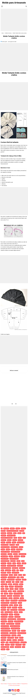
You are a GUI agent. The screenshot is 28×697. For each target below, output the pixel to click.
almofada (22, 530)
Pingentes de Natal (8, 612)
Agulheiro (12, 528)
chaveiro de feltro (4, 558)
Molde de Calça (14, 600)
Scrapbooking (10, 637)
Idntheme (14, 694)
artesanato (3, 535)
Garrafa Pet (15, 584)
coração (9, 563)
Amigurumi (10, 533)
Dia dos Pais (22, 568)
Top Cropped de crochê (14, 642)
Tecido (2, 642)
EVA (24, 574)
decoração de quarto (12, 565)
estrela (20, 574)
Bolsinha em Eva (14, 547)
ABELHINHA (6, 528)
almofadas (3, 533)
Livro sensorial (20, 591)
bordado (13, 549)
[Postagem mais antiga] (15, 404)
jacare (7, 588)
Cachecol (10, 554)
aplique (19, 533)
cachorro (15, 554)
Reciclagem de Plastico (5, 630)
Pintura (20, 612)
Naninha (15, 605)
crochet (18, 563)
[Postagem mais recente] (12, 404)
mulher (11, 605)
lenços (10, 591)
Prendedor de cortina (19, 621)
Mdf (22, 595)
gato (2, 586)
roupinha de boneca (21, 633)
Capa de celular (4, 556)
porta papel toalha (21, 619)
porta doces (3, 619)
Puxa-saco (18, 623)
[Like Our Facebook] (9, 690)
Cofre (23, 561)
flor (13, 581)
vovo (23, 647)
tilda (7, 642)
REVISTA (23, 630)
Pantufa (9, 607)
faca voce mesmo (11, 577)
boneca (2, 549)
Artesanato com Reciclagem (6, 537)
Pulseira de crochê (10, 623)
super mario (20, 640)
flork (22, 581)
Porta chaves (17, 616)
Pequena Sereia (14, 609)
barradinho (20, 540)
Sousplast (3, 640)
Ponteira (11, 614)
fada (18, 577)
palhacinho (3, 607)
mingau (21, 598)
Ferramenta (3, 579)
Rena (19, 630)
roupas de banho (4, 633)
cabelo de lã (3, 554)
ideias (2, 588)
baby (24, 537)
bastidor (3, 542)
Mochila (7, 600)
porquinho (11, 616)
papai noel (15, 607)
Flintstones (8, 581)
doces (21, 570)
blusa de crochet (21, 542)
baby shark (3, 540)
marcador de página (18, 593)
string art (14, 640)
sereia (16, 637)
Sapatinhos (3, 637)
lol (1, 593)
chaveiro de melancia (14, 558)
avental (19, 537)
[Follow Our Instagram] (12, 690)
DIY (17, 570)
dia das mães (15, 568)
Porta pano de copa (12, 619)
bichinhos (8, 542)
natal (20, 605)
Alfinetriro (3, 530)
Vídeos (12, 647)
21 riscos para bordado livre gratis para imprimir (16, 655)
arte (23, 533)
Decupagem (20, 565)
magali (11, 593)
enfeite (9, 572)
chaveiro (22, 556)
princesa (3, 623)
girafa (6, 586)
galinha (10, 584)
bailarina (9, 540)
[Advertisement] (14, 20)
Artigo (15, 537)
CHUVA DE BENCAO (5, 561)
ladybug (21, 588)
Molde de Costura (22, 600)
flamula (2, 581)
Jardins (11, 588)
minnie (2, 600)
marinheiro (3, 595)
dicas (2, 570)
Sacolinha (14, 635)
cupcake (24, 563)
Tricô (2, 644)
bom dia (21, 547)
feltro (22, 577)
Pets (2, 612)
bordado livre (19, 549)
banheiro (14, 540)
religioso (14, 630)
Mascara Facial (16, 595)
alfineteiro (23, 528)
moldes (19, 602)
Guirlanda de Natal (18, 586)
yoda (8, 649)
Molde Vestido (13, 602)
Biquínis (14, 542)
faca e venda (3, 577)
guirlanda (11, 586)
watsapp (3, 649)
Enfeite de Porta (4, 574)
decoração (3, 565)
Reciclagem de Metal (5, 628)
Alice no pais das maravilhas (12, 530)
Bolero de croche (4, 544)
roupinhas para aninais (5, 635)
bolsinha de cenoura (5, 547)
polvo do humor (4, 614)
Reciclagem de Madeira (14, 626)
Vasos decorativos (5, 647)
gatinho (21, 584)
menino (10, 598)
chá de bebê (17, 556)
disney (13, 570)
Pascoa (20, 607)
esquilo (10, 574)
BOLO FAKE (12, 544)
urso (24, 644)
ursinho (12, 644)
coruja (14, 563)
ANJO (15, 533)
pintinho (15, 612)
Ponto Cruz (17, 614)
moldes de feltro (4, 605)
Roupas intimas (13, 633)
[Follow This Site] (15, 690)
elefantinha (3, 572)
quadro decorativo (4, 626)
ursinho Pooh (18, 644)
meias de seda (4, 598)
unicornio (7, 644)
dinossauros (8, 570)
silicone (21, 637)
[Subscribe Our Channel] (18, 690)
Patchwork (3, 609)
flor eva (17, 581)
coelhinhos (13, 561)
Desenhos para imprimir (5, 568)
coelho (18, 561)
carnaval (10, 556)
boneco (7, 549)
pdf (8, 609)
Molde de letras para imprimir (12, 669)
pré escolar (10, 621)
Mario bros (9, 595)
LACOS (16, 588)
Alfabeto (17, 528)
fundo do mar (4, 584)
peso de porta (21, 609)
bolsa (17, 544)
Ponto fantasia (4, 616)
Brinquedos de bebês (15, 551)
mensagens (16, 598)
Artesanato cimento (11, 535)
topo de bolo (23, 642)
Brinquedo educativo (5, 551)
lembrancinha (4, 591)
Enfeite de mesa (15, 572)
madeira (5, 593)
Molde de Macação (5, 602)
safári (19, 635)
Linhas (14, 591)
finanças (24, 579)
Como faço (3, 563)
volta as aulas (18, 647)
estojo (15, 574)
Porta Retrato (3, 621)
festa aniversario (11, 579)
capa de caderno (22, 554)
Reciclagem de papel (15, 628)
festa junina (18, 579)
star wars (9, 640)
